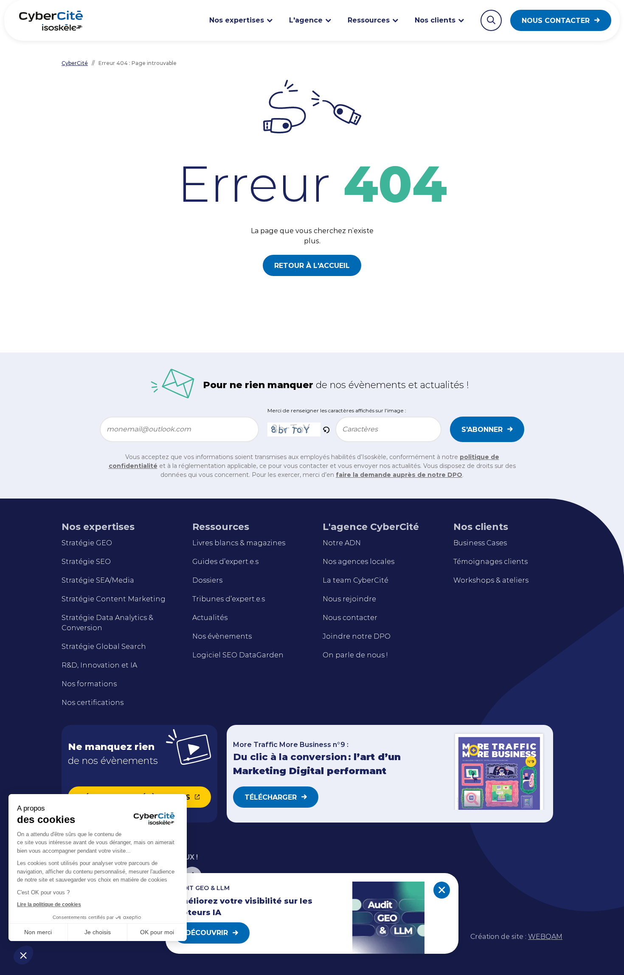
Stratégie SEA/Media (98, 580)
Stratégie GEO (87, 543)
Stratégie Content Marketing (114, 599)
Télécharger (271, 797)
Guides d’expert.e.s (225, 562)
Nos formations (89, 684)
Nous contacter (556, 21)
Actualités (210, 618)
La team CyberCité (355, 580)
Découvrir (207, 933)
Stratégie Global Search (104, 646)
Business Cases (480, 543)
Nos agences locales (358, 562)
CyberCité (75, 63)
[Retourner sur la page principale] (51, 20)
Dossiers (207, 580)
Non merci (38, 932)
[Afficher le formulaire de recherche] (491, 20)
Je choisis (97, 932)
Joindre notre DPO (357, 636)
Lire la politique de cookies (49, 904)
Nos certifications (93, 703)
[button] (23, 955)
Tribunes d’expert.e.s (228, 599)
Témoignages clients (490, 562)
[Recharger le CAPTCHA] (326, 429)
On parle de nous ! (355, 655)
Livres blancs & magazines (238, 543)
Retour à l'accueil (312, 266)
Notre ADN (342, 543)
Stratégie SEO (86, 562)
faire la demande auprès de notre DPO (399, 475)
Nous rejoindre (349, 599)
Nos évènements (222, 636)
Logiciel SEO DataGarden (238, 655)
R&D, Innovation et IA (99, 665)
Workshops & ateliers (490, 580)
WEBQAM (545, 937)
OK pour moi (157, 932)
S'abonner (482, 430)
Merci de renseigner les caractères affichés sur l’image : (336, 410)
